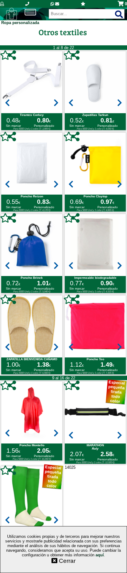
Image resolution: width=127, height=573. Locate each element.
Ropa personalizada (20, 22)
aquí (100, 555)
